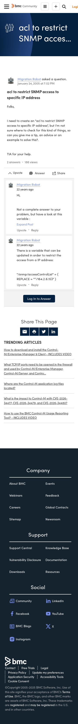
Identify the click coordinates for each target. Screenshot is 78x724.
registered (17, 705)
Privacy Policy (17, 672)
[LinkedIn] (53, 332)
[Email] (24, 332)
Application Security (21, 677)
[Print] (34, 332)
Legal (44, 668)
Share (61, 173)
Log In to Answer (39, 298)
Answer (40, 173)
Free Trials (28, 668)
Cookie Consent (18, 681)
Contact (10, 668)
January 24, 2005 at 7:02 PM (36, 83)
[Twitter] (43, 332)
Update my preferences (48, 672)
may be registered (42, 705)
